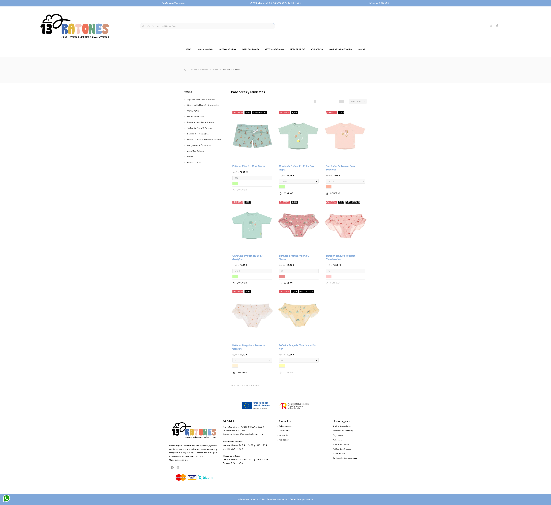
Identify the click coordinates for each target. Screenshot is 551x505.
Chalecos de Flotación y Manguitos (203, 105)
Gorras (190, 157)
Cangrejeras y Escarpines (198, 145)
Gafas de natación (195, 117)
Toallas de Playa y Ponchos (199, 128)
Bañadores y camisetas (198, 134)
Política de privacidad (342, 449)
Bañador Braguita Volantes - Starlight (248, 347)
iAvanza (309, 500)
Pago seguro (338, 435)
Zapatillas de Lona (195, 151)
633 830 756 (382, 3)
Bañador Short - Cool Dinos (248, 166)
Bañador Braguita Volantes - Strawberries (342, 258)
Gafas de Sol (193, 111)
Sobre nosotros (285, 426)
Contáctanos (285, 431)
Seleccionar (358, 101)
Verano (188, 92)
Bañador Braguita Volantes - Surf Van (298, 347)
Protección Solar (194, 163)
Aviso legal (337, 440)
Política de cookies (341, 445)
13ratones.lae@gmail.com (173, 3)
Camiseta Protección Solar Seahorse (341, 168)
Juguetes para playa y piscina (201, 99)
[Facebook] (172, 467)
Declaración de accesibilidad (345, 458)
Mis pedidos (284, 440)
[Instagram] (178, 467)
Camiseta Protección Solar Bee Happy (296, 168)
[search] (143, 26)
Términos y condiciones (343, 431)
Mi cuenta (283, 435)
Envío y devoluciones (342, 426)
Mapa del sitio (339, 454)
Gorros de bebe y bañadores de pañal (204, 140)
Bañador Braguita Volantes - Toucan (295, 258)
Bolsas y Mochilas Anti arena (200, 122)
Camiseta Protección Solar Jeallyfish (247, 258)
